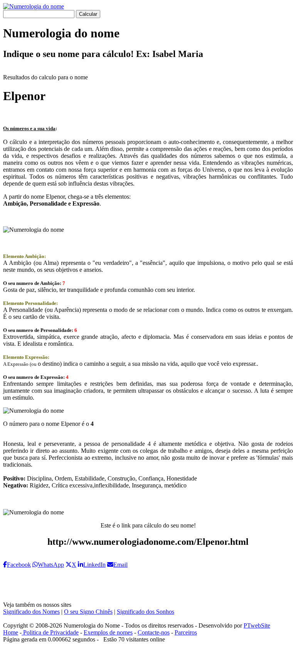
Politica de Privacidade (50, 632)
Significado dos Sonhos (145, 611)
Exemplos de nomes (108, 632)
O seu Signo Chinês (88, 611)
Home (10, 632)
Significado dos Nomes (31, 611)
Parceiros (186, 632)
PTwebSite (257, 625)
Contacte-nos (154, 632)
